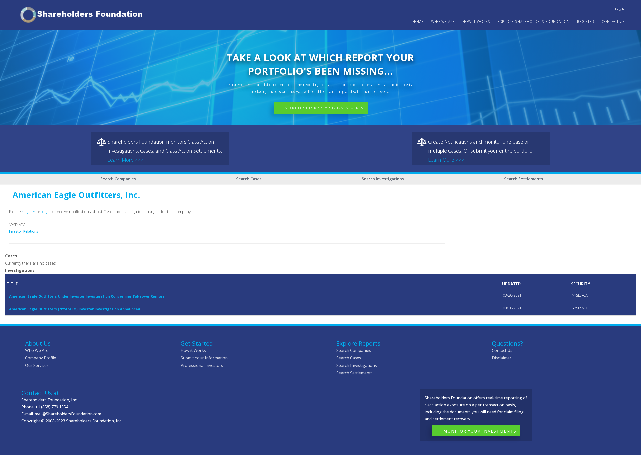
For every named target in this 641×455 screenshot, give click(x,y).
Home (418, 21)
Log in (620, 9)
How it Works (193, 350)
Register (585, 21)
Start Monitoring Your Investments (324, 108)
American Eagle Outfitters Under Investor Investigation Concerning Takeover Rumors (87, 296)
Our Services (37, 365)
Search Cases (249, 179)
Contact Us (613, 21)
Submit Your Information (204, 358)
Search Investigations (383, 179)
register (28, 211)
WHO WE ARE (443, 21)
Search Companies (118, 179)
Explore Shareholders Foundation (534, 21)
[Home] (83, 14)
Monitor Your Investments (479, 431)
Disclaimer (501, 358)
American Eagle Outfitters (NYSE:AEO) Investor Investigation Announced (74, 309)
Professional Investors (202, 365)
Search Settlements (523, 179)
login (45, 211)
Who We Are (36, 350)
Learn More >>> (126, 159)
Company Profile (40, 358)
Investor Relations (23, 231)
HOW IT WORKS (476, 21)
